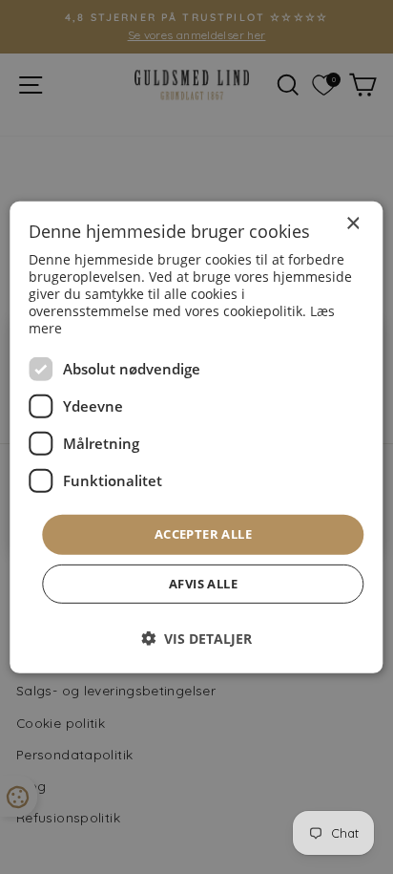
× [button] (352, 223)
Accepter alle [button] (203, 534)
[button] (196, 639)
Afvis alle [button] (203, 583)
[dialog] (196, 436)
